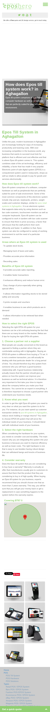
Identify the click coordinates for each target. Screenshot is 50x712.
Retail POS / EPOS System (17, 687)
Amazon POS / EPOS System (19, 700)
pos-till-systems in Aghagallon (34, 412)
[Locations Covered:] (3, 4)
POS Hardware (12, 678)
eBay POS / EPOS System (17, 698)
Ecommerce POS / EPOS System (20, 695)
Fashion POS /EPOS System (18, 692)
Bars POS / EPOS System (17, 689)
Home (6, 670)
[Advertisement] (25, 52)
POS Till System (13, 675)
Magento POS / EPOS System (19, 703)
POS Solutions (12, 681)
